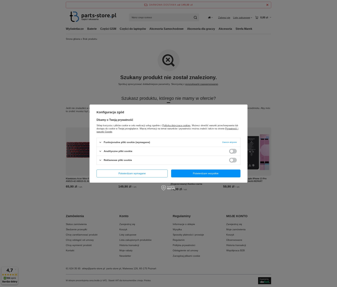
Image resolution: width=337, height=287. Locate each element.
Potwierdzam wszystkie (206, 173)
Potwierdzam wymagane (132, 173)
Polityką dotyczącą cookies (176, 125)
